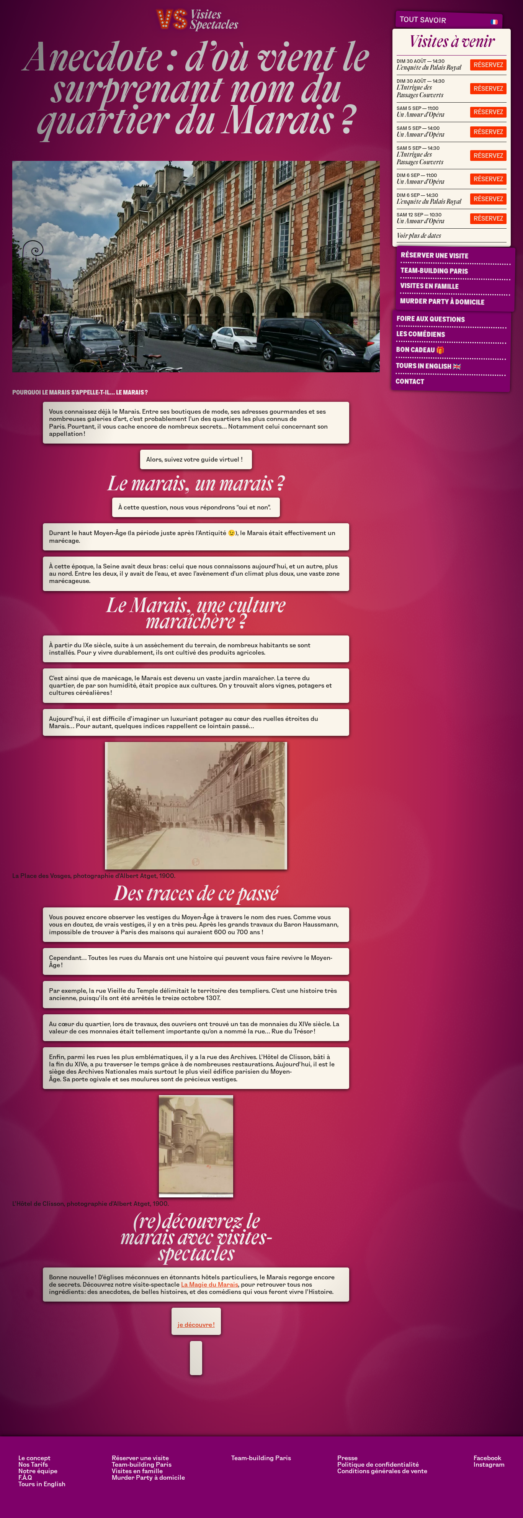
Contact (410, 381)
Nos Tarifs (33, 1464)
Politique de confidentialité (378, 1464)
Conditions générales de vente (382, 1471)
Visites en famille (429, 286)
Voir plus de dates (419, 235)
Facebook (487, 1458)
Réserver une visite (434, 255)
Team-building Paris (434, 271)
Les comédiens (420, 334)
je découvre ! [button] (196, 1324)
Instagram (489, 1464)
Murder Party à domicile (442, 301)
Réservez (488, 65)
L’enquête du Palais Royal (429, 65)
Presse (347, 1458)
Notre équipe (37, 1471)
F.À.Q (25, 1477)
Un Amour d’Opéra (420, 112)
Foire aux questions (431, 319)
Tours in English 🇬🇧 (428, 366)
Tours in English (41, 1484)
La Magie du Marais (209, 1284)
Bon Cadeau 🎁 (420, 350)
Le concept (34, 1458)
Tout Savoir (423, 20)
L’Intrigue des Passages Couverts (421, 89)
